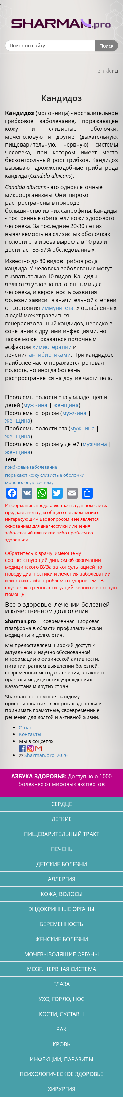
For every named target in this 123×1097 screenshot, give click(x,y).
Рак (61, 1029)
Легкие (62, 819)
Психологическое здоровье (61, 1074)
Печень (61, 849)
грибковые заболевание (31, 467)
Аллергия (62, 879)
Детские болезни (61, 864)
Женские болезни (61, 939)
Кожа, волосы (62, 894)
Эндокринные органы (61, 909)
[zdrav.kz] (61, 22)
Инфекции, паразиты (61, 1059)
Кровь (61, 1044)
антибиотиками (50, 354)
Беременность (61, 924)
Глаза (61, 984)
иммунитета (57, 308)
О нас (25, 727)
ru (115, 70)
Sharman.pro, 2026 (46, 755)
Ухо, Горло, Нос (61, 999)
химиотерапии (52, 347)
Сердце (61, 804)
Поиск (106, 45)
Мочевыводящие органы (61, 954)
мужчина (35, 405)
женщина (66, 405)
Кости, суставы (61, 1014)
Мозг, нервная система (61, 969)
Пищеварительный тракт (61, 834)
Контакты (30, 734)
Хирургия (62, 1089)
